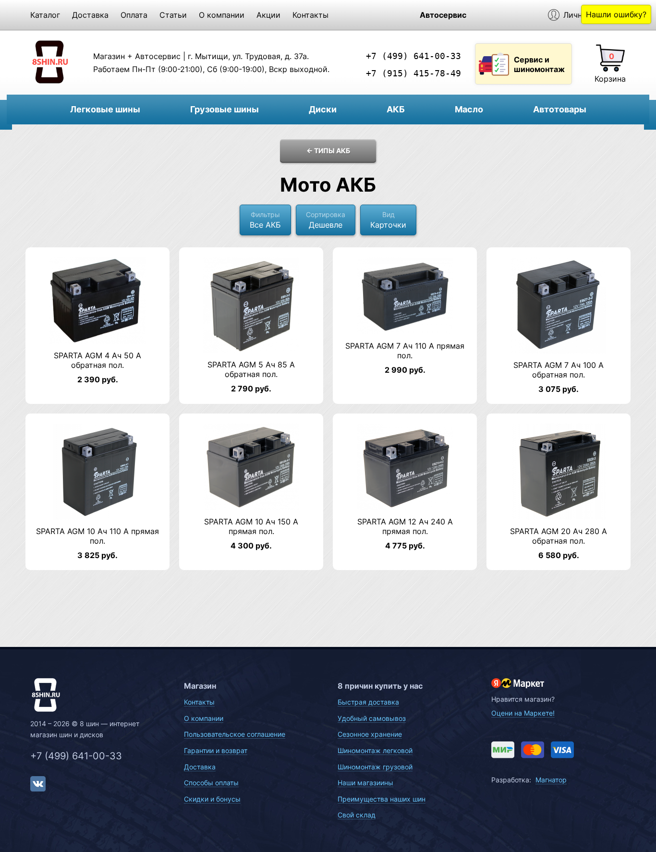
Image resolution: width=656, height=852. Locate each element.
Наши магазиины (365, 783)
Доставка (90, 15)
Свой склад (357, 815)
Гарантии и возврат (215, 750)
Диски (323, 109)
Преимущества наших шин (381, 799)
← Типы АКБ (328, 150)
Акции (268, 15)
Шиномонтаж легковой (375, 750)
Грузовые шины (224, 109)
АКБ (396, 109)
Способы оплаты (211, 783)
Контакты (310, 15)
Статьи (173, 15)
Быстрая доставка (368, 702)
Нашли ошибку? (616, 14)
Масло (469, 109)
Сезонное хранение (370, 734)
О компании (221, 15)
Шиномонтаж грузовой (375, 767)
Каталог (45, 15)
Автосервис (443, 15)
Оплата (134, 15)
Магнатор (551, 780)
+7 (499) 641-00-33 (413, 56)
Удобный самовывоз (372, 718)
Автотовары (559, 109)
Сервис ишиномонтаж (539, 64)
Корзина (610, 79)
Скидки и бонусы (212, 799)
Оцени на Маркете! (523, 713)
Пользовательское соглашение (234, 734)
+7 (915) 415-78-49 (413, 73)
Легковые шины (105, 109)
